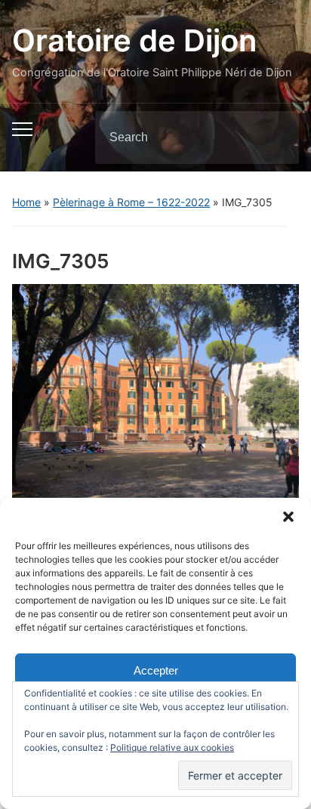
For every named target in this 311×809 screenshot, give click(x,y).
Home (26, 202)
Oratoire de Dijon (134, 40)
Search (274, 137)
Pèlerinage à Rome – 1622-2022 (131, 202)
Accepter (156, 670)
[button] (288, 516)
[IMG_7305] (155, 390)
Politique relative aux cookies (172, 747)
